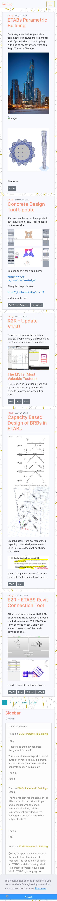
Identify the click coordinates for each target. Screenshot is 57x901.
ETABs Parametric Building (27, 22)
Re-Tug (7, 4)
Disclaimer (40, 888)
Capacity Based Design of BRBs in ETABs (27, 422)
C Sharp (30, 692)
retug (10, 15)
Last (33, 702)
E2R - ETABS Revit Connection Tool (28, 602)
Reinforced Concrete (19, 305)
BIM (11, 401)
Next (24, 702)
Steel (20, 584)
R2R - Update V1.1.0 (23, 323)
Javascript (37, 305)
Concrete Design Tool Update (26, 207)
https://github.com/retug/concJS (26, 292)
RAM (26, 401)
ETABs (12, 188)
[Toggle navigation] (50, 4)
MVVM (41, 692)
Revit (18, 401)
